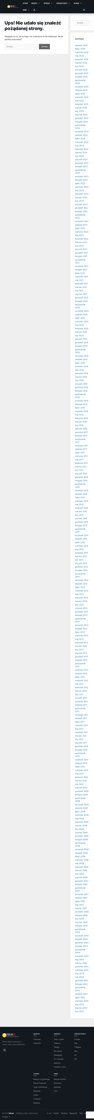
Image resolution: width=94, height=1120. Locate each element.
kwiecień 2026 (81, 59)
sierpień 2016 (81, 494)
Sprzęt (47, 3)
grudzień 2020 (81, 297)
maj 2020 (79, 325)
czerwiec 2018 (81, 411)
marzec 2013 (81, 646)
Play (75, 1043)
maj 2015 (79, 549)
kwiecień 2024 (81, 149)
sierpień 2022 (81, 225)
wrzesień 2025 (81, 87)
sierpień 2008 (81, 853)
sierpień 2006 (81, 915)
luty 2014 (79, 605)
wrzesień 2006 (82, 912)
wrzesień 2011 (81, 715)
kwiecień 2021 (81, 283)
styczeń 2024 (81, 159)
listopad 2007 (81, 884)
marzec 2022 (81, 242)
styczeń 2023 (81, 204)
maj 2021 (79, 280)
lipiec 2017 (80, 453)
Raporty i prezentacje (41, 1079)
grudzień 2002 (81, 980)
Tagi (81, 1113)
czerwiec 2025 (81, 97)
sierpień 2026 (81, 45)
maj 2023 (79, 190)
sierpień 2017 (81, 449)
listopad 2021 (81, 256)
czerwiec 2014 (81, 591)
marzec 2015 (81, 556)
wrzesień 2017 (81, 446)
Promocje (36, 1039)
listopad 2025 (81, 77)
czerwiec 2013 (81, 635)
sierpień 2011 (81, 718)
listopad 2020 (81, 301)
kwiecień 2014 (81, 598)
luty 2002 (79, 1011)
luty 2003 (79, 977)
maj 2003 (79, 973)
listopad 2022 (81, 211)
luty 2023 (79, 201)
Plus (75, 1051)
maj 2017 (79, 460)
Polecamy (37, 1043)
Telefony (57, 1043)
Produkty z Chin (60, 1067)
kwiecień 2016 (81, 508)
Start (25, 3)
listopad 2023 (81, 166)
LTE (75, 1059)
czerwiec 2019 (81, 366)
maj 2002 (79, 1004)
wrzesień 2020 (82, 311)
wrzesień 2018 (81, 401)
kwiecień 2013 (81, 642)
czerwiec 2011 (81, 725)
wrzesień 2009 (82, 804)
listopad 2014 (81, 570)
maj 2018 (79, 415)
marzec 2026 (81, 63)
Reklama (36, 1103)
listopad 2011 (81, 705)
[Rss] (4, 1050)
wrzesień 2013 (81, 625)
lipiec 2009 (80, 811)
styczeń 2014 (81, 608)
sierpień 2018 (81, 404)
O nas (49, 1113)
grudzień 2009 (81, 791)
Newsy (34, 3)
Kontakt (56, 1113)
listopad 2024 (81, 122)
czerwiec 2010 (81, 770)
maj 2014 (79, 594)
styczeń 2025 (81, 115)
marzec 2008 (81, 870)
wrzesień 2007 (82, 894)
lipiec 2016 (80, 497)
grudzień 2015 (81, 522)
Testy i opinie (59, 1039)
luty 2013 (79, 649)
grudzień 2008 (81, 836)
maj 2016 (79, 504)
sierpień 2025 (81, 90)
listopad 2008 (81, 839)
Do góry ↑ (6, 1117)
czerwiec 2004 (82, 956)
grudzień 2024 (81, 118)
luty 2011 (79, 739)
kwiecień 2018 (81, 418)
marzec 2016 (81, 511)
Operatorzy (61, 3)
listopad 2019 (81, 346)
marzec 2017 (81, 467)
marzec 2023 (81, 197)
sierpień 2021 (81, 270)
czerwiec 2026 (81, 52)
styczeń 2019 (81, 384)
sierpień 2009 (81, 808)
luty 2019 (79, 380)
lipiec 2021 (80, 273)
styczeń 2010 (81, 788)
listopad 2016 (81, 480)
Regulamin (73, 1113)
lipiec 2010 (80, 767)
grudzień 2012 (81, 656)
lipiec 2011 (79, 722)
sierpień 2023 (81, 180)
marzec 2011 (81, 736)
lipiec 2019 (80, 363)
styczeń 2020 (81, 339)
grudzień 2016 (81, 477)
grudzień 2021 (81, 253)
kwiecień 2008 (81, 867)
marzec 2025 (81, 108)
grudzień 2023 (81, 163)
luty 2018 (79, 425)
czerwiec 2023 (81, 187)
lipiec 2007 (80, 901)
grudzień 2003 (81, 966)
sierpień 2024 (81, 135)
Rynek (76, 3)
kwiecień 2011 (81, 732)
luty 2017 (79, 470)
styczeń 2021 (81, 294)
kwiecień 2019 (81, 373)
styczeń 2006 (81, 922)
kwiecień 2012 (81, 687)
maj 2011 (79, 729)
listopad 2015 (81, 525)
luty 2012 (79, 694)
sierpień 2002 (81, 994)
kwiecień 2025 (81, 104)
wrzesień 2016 (81, 490)
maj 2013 (79, 639)
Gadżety (57, 1063)
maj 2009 (79, 818)
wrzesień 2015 (81, 535)
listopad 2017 (81, 436)
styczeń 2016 (81, 518)
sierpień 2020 (81, 314)
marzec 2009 (81, 825)
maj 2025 (79, 101)
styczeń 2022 (81, 249)
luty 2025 (79, 111)
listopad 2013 (81, 615)
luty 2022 (79, 246)
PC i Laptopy (59, 1059)
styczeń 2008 (81, 877)
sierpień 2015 (81, 539)
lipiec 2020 (80, 318)
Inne (25, 10)
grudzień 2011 (81, 701)
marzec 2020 (81, 332)
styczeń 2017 (81, 474)
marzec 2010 (81, 781)
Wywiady (36, 1091)
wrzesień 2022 (81, 221)
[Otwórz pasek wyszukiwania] (84, 10)
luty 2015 (79, 560)
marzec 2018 (81, 422)
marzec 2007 (81, 908)
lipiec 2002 (80, 997)
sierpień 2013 (81, 628)
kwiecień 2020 (81, 328)
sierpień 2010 (81, 763)
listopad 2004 (81, 946)
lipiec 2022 (80, 228)
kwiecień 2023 (81, 194)
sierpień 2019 (81, 359)
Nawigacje (58, 1055)
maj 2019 (79, 370)
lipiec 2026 (80, 49)
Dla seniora (58, 1051)
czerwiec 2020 (81, 321)
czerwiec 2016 (81, 501)
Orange (77, 1039)
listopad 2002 (81, 984)
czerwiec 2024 (81, 142)
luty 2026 (79, 66)
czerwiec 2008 (81, 860)
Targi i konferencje (40, 1087)
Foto (55, 1091)
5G (75, 1055)
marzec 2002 (81, 1008)
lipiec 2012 (80, 677)
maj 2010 (79, 774)
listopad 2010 (81, 750)
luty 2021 (79, 290)
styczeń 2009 (81, 832)
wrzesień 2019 (81, 356)
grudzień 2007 (81, 881)
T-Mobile (77, 1047)
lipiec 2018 (80, 408)
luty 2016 (79, 515)
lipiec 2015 (80, 542)
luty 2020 (79, 335)
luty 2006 (79, 919)
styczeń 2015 (81, 563)
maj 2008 (79, 863)
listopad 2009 (81, 795)
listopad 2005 (81, 926)
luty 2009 (79, 829)
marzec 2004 (81, 963)
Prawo (35, 1095)
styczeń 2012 (81, 698)
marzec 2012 (81, 691)
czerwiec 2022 (81, 232)
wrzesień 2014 (81, 580)
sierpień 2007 (81, 898)
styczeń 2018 (81, 429)
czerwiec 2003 (82, 970)
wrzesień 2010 (81, 760)
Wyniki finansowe (39, 1083)
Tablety (56, 1047)
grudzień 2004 (81, 943)
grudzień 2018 (81, 387)
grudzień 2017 (81, 432)
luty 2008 (79, 874)
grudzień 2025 (81, 73)
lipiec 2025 (80, 94)
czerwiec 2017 (81, 456)
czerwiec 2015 (81, 546)
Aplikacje (57, 1087)
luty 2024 (79, 156)
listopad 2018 (81, 391)
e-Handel (36, 1099)
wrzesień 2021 (81, 266)
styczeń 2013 (81, 653)
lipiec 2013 (80, 632)
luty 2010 (79, 784)
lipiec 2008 (80, 856)
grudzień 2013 (81, 612)
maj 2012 (79, 684)
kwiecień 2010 (81, 777)
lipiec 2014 (80, 587)
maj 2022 (79, 235)
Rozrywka (57, 1083)
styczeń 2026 (81, 70)
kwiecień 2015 (81, 553)
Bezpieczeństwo (60, 1079)
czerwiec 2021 (81, 277)
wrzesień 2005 (82, 936)
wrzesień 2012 (81, 670)
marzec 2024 (81, 152)
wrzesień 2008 (82, 849)
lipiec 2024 (80, 138)
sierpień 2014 (81, 584)
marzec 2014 (81, 601)
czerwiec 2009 (82, 815)
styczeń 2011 (81, 743)
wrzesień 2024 (82, 131)
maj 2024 (79, 145)
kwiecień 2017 (81, 463)
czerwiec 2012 (81, 680)
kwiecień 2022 (81, 239)
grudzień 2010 (81, 746)
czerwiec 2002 (81, 1001)
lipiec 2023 (80, 183)
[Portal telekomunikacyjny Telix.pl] (10, 1035)
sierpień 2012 (81, 673)
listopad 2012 (81, 660)
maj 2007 (79, 905)
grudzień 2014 (81, 567)
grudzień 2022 (81, 208)
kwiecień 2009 (81, 822)
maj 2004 (79, 959)
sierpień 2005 (81, 939)
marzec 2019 (81, 377)
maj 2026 (79, 56)
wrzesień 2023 (82, 176)
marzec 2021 (81, 287)
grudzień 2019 (81, 342)
